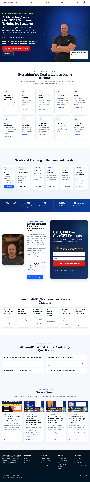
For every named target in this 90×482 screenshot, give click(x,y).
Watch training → (23, 323)
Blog (23, 3)
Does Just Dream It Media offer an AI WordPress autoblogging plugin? (66, 364)
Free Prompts (77, 458)
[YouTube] (86, 475)
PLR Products (61, 468)
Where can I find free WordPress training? (60, 357)
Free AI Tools (77, 460)
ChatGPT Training (45, 460)
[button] (87, 3)
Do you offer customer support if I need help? (62, 370)
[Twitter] (80, 475)
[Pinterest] (83, 475)
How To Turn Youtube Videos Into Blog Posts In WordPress (12, 419)
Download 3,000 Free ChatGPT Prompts (16, 48)
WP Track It (60, 466)
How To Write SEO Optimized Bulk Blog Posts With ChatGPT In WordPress (55, 419)
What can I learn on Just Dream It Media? (17, 363)
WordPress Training (46, 458)
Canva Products (47, 3)
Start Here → (8, 53)
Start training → (66, 325)
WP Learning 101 (62, 464)
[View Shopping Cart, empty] (83, 3)
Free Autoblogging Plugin (80, 465)
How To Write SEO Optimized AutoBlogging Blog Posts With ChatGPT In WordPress (33, 420)
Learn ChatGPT (59, 3)
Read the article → (9, 440)
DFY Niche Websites (79, 462)
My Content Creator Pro (63, 458)
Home (17, 3)
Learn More (9, 186)
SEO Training (44, 465)
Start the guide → (9, 323)
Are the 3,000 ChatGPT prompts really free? (18, 370)
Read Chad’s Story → (35, 277)
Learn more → (8, 111)
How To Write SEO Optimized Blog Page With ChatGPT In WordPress (77, 419)
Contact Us (75, 3)
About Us (26, 458)
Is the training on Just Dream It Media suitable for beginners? (23, 357)
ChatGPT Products (33, 3)
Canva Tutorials (45, 462)
